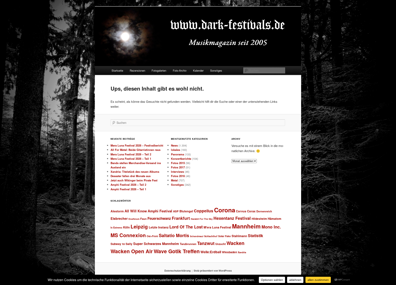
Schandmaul (196, 236)
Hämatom (274, 218)
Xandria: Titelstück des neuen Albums (135, 172)
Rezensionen (137, 70)
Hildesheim (259, 219)
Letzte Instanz (159, 227)
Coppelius (203, 211)
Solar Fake (224, 236)
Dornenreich (264, 211)
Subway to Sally (121, 244)
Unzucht (220, 244)
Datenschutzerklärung (177, 270)
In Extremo (116, 227)
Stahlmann (239, 236)
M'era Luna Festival (217, 227)
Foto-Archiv (180, 70)
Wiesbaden (229, 252)
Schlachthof (210, 236)
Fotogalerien (159, 70)
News (174, 145)
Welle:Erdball (210, 252)
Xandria (242, 252)
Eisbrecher (119, 218)
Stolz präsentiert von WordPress (213, 270)
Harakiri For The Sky (202, 218)
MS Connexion (128, 235)
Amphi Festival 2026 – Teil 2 (128, 185)
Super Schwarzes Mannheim (156, 243)
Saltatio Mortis (174, 235)
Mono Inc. (271, 227)
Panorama (177, 154)
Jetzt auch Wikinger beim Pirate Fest (134, 180)
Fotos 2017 (178, 167)
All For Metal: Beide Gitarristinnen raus (135, 150)
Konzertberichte (181, 159)
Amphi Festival (160, 210)
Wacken (235, 243)
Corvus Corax (246, 211)
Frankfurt (181, 218)
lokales (175, 150)
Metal (174, 180)
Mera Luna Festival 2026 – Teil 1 (131, 159)
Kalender (198, 70)
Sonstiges (216, 70)
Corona (224, 210)
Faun (143, 219)
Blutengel (186, 211)
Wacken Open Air (132, 251)
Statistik (255, 235)
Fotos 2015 (178, 163)
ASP (176, 211)
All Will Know (136, 210)
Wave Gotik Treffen (177, 251)
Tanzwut (205, 243)
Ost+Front (152, 236)
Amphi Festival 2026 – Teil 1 (128, 189)
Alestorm (117, 211)
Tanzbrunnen (188, 244)
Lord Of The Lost (186, 227)
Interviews (177, 172)
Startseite (117, 70)
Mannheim (246, 226)
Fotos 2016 (178, 176)
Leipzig (139, 226)
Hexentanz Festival (232, 218)
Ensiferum (133, 218)
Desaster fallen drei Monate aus (131, 176)
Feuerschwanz (159, 218)
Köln (126, 227)
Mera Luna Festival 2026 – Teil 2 (131, 154)
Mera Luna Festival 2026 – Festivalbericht (137, 145)
